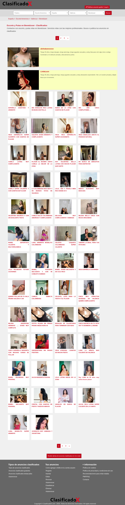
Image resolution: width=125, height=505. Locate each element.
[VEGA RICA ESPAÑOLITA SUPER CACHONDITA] (65, 129)
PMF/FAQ (86, 476)
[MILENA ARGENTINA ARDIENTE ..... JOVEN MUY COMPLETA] (18, 318)
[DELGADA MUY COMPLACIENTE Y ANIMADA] (65, 210)
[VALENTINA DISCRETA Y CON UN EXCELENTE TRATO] (18, 210)
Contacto (86, 479)
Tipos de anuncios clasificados (19, 468)
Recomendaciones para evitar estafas (96, 474)
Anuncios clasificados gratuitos (19, 471)
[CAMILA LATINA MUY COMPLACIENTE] (18, 156)
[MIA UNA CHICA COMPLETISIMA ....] (89, 102)
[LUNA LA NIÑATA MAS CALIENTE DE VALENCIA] (89, 345)
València (34, 19)
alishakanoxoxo (47, 49)
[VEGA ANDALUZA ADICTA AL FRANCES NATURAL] (89, 129)
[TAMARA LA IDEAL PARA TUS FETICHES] (89, 237)
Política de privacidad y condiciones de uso (98, 471)
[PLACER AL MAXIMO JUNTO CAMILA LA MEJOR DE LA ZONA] (42, 156)
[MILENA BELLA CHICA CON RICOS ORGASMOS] (89, 210)
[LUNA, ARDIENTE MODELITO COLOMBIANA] (42, 237)
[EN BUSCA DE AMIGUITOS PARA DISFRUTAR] (89, 156)
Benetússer (43, 19)
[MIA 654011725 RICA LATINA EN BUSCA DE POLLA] (42, 102)
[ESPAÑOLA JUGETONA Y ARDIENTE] (18, 102)
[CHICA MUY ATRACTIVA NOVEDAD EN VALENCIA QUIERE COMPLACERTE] (89, 291)
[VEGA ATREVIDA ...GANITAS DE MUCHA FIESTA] (65, 345)
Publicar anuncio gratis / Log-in (97, 7)
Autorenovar (13, 476)
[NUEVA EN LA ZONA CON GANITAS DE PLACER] (65, 102)
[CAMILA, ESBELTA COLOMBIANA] (42, 291)
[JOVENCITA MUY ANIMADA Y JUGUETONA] (42, 426)
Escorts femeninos (22, 19)
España (11, 19)
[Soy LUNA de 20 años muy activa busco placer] (89, 372)
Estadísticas (50, 485)
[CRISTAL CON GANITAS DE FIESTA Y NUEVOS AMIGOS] (42, 399)
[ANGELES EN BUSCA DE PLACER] (65, 399)
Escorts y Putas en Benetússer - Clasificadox (27, 25)
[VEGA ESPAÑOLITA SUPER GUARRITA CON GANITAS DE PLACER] (18, 129)
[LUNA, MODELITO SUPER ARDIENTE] (18, 426)
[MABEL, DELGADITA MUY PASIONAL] (18, 399)
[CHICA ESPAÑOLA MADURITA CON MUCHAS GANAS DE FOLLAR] (18, 345)
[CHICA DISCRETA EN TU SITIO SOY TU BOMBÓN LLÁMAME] (89, 317)
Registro (49, 471)
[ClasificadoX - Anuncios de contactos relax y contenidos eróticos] (65, 500)
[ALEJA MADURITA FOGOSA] (42, 372)
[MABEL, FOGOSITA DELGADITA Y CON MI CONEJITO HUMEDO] (42, 264)
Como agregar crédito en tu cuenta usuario (60, 468)
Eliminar (48, 488)
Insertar (48, 474)
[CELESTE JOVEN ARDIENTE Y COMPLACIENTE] (42, 128)
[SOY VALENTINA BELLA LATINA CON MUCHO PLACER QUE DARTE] (65, 156)
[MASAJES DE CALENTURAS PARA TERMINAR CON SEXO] (65, 318)
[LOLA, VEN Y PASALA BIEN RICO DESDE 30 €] (65, 183)
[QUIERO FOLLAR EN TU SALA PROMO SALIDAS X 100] (18, 291)
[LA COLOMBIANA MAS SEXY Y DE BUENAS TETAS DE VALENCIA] (42, 183)
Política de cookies (89, 468)
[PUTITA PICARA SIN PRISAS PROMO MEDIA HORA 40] (42, 317)
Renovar (49, 479)
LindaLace (44, 72)
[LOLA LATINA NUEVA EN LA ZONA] (65, 372)
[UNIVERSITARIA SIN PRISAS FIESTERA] (42, 345)
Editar (48, 476)
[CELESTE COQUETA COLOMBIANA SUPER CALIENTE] (65, 236)
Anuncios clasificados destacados (20, 474)
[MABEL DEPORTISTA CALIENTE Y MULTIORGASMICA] (18, 237)
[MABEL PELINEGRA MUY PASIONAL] (18, 372)
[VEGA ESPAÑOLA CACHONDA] (89, 264)
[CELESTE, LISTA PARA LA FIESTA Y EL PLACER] (65, 291)
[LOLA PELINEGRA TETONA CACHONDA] (18, 264)
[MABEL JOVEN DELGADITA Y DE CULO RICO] (65, 264)
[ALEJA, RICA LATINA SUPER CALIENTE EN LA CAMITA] (89, 399)
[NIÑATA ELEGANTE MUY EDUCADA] (89, 183)
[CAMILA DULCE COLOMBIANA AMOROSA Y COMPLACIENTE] (42, 210)
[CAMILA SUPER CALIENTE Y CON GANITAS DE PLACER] (18, 183)
